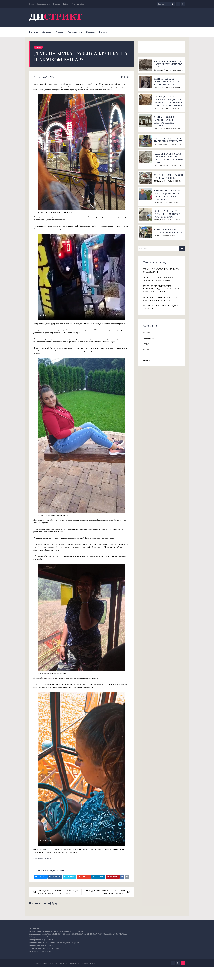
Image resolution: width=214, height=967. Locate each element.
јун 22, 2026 (159, 202)
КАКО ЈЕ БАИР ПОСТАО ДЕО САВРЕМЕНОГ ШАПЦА (168, 231)
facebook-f (178, 4)
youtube (183, 4)
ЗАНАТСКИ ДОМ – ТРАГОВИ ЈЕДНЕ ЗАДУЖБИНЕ (168, 176)
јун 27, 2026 (159, 181)
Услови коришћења (78, 4)
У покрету (104, 31)
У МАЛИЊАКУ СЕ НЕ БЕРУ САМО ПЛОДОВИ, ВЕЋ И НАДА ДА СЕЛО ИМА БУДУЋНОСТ (168, 195)
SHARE (125, 76)
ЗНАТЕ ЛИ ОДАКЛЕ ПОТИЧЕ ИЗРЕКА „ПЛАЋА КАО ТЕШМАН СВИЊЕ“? (167, 81)
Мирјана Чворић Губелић (175, 70)
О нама (31, 4)
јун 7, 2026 (158, 235)
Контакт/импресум (43, 4)
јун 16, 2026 (159, 220)
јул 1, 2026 (158, 165)
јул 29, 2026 (159, 70)
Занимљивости (75, 31)
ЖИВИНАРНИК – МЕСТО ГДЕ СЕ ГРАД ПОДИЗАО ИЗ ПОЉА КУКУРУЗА (167, 213)
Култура (59, 31)
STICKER (91, 963)
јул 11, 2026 (159, 129)
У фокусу (33, 31)
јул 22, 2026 (159, 87)
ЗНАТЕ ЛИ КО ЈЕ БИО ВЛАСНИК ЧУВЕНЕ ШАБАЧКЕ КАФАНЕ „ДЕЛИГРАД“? (164, 121)
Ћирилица (56, 4)
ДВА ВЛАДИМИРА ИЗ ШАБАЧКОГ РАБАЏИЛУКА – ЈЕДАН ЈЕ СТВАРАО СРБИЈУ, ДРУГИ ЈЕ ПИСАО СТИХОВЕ (168, 101)
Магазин (90, 31)
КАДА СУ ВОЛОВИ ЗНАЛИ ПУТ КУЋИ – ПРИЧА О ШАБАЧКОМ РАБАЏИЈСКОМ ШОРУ (168, 158)
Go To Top (183, 963)
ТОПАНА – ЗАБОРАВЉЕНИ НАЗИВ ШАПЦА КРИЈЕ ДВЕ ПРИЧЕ (168, 64)
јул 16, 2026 (159, 108)
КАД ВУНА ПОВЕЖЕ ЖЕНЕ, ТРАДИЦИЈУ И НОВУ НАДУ (168, 140)
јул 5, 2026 (158, 144)
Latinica (65, 4)
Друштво (46, 31)
